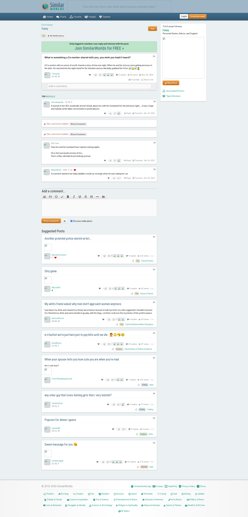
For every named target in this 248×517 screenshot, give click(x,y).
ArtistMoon (56, 343)
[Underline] (80, 196)
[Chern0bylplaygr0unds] (47, 380)
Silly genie (50, 271)
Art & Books (176, 499)
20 (115, 380)
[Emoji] (56, 196)
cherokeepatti (57, 102)
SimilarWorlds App (142, 486)
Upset (134, 494)
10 (112, 288)
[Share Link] (133, 261)
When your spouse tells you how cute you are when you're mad (81, 359)
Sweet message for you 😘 (60, 444)
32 (131, 462)
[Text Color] (62, 196)
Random (105, 494)
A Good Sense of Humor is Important (139, 349)
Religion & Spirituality (128, 505)
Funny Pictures (147, 261)
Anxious (120, 494)
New (49, 96)
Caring (162, 494)
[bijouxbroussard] (47, 256)
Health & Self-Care (196, 505)
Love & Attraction (53, 505)
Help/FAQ (172, 486)
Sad (175, 494)
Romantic (148, 494)
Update (200, 494)
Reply (128, 113)
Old (53, 96)
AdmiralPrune (58, 318)
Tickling (150, 409)
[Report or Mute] (154, 56)
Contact (159, 486)
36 (111, 256)
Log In (184, 16)
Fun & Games (47, 25)
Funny (44, 28)
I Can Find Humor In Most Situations (139, 324)
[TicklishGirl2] (47, 405)
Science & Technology (101, 505)
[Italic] (74, 196)
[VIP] (75, 170)
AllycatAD (56, 287)
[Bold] (68, 196)
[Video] (50, 196)
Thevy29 (56, 74)
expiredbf (56, 428)
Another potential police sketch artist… (67, 238)
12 (116, 319)
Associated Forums (175, 91)
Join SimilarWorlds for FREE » (99, 48)
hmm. (151, 434)
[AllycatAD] (47, 289)
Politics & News (196, 499)
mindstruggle (57, 461)
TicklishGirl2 (57, 403)
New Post (172, 83)
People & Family (54, 499)
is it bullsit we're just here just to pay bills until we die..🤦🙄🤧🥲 (84, 335)
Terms (202, 486)
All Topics (125, 511)
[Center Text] (86, 196)
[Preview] (64, 220)
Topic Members (173, 96)
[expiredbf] (47, 429)
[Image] (44, 196)
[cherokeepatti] (47, 104)
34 (110, 462)
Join (152, 28)
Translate (135, 79)
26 (132, 344)
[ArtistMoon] (47, 344)
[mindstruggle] (47, 462)
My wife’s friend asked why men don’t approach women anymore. (83, 304)
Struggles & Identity (76, 505)
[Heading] (91, 196)
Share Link (148, 79)
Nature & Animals (151, 505)
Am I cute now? (51, 365)
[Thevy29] (47, 75)
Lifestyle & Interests (154, 499)
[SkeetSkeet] (47, 172)
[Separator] (97, 196)
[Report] (154, 102)
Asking (187, 494)
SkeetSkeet (56, 170)
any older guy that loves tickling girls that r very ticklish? (78, 395)
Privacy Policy (188, 486)
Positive (50, 494)
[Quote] (103, 196)
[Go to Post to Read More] (99, 247)
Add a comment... (54, 191)
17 (111, 344)
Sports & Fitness (173, 505)
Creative (79, 494)
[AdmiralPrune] (47, 320)
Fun (92, 494)
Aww (151, 385)
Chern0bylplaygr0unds (62, 379)
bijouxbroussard (59, 255)
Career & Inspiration (78, 499)
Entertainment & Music (126, 499)
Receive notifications (82, 221)
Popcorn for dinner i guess (60, 420)
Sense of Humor (146, 293)
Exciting (64, 494)
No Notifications (57, 36)
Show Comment (78, 124)
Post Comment (51, 221)
